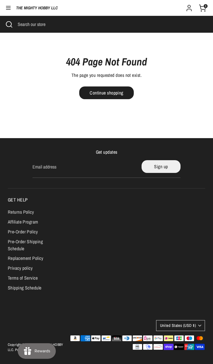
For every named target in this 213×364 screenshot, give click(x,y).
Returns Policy (21, 212)
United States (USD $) (178, 325)
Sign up (161, 166)
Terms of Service (23, 278)
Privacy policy (20, 268)
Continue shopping (106, 93)
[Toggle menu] (8, 8)
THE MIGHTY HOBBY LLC (37, 8)
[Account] (189, 6)
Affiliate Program (23, 222)
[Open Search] (9, 24)
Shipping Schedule (25, 288)
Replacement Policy (25, 258)
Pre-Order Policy (23, 231)
